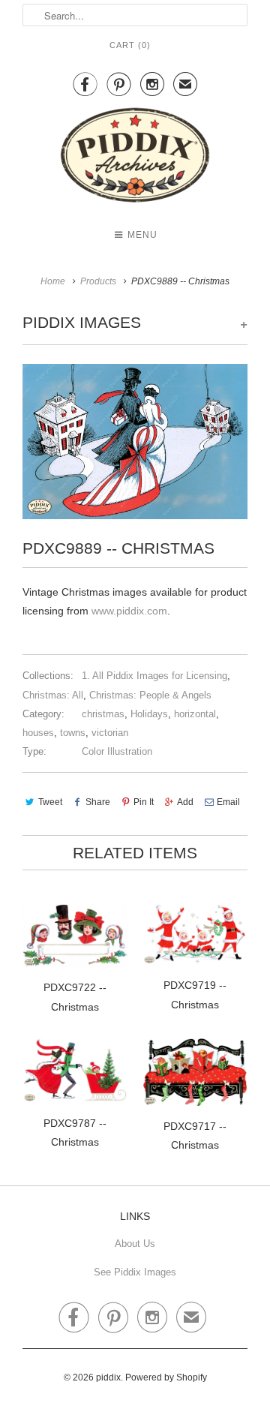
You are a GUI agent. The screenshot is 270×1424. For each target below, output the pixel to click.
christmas (103, 714)
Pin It (144, 802)
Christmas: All (52, 695)
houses (38, 732)
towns (73, 732)
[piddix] (135, 158)
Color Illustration (117, 751)
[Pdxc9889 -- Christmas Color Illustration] (135, 441)
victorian (110, 732)
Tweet (50, 802)
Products (98, 281)
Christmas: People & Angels (150, 695)
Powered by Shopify (166, 1377)
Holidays (149, 714)
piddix (108, 1377)
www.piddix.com (129, 611)
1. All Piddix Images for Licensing (154, 675)
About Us (135, 1243)
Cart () (130, 45)
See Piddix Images (135, 1272)
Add (185, 802)
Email (228, 802)
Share (98, 802)
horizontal (195, 714)
